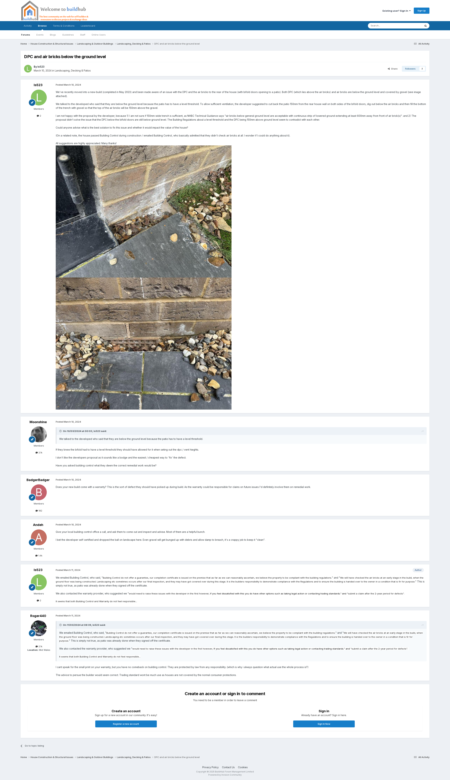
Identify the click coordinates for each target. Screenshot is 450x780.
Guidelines (68, 34)
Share (394, 68)
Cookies (243, 767)
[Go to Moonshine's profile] (39, 434)
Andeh (38, 525)
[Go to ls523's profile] (28, 69)
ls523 (40, 66)
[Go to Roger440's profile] (39, 628)
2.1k (40, 452)
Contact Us (228, 767)
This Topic (411, 25)
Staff (82, 34)
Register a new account (126, 723)
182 (40, 510)
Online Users (99, 34)
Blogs (53, 34)
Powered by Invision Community (225, 774)
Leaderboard (88, 25)
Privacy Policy (210, 767)
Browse (42, 25)
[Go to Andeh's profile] (39, 537)
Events (40, 34)
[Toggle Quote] (60, 431)
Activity (28, 25)
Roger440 (38, 616)
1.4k (40, 555)
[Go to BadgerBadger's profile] (39, 492)
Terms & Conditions (64, 25)
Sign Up (421, 10)
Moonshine (38, 422)
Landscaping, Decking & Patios (73, 70)
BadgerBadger (38, 480)
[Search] (425, 26)
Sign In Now (324, 723)
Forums (25, 34)
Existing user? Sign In (395, 10)
